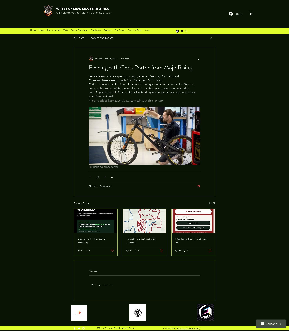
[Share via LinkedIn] (105, 177)
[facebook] (74, 328)
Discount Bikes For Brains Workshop (91, 241)
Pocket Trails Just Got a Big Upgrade (141, 241)
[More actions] (198, 58)
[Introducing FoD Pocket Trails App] (193, 221)
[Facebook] (181, 31)
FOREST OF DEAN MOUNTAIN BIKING (82, 8)
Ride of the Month (101, 38)
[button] (251, 13)
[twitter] (79, 328)
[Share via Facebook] (90, 177)
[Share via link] (112, 177)
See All (212, 203)
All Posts (79, 38)
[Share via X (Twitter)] (97, 177)
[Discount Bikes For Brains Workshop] (95, 221)
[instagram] (83, 328)
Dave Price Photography (188, 328)
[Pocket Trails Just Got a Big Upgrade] (144, 221)
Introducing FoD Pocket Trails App (191, 241)
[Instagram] (177, 31)
